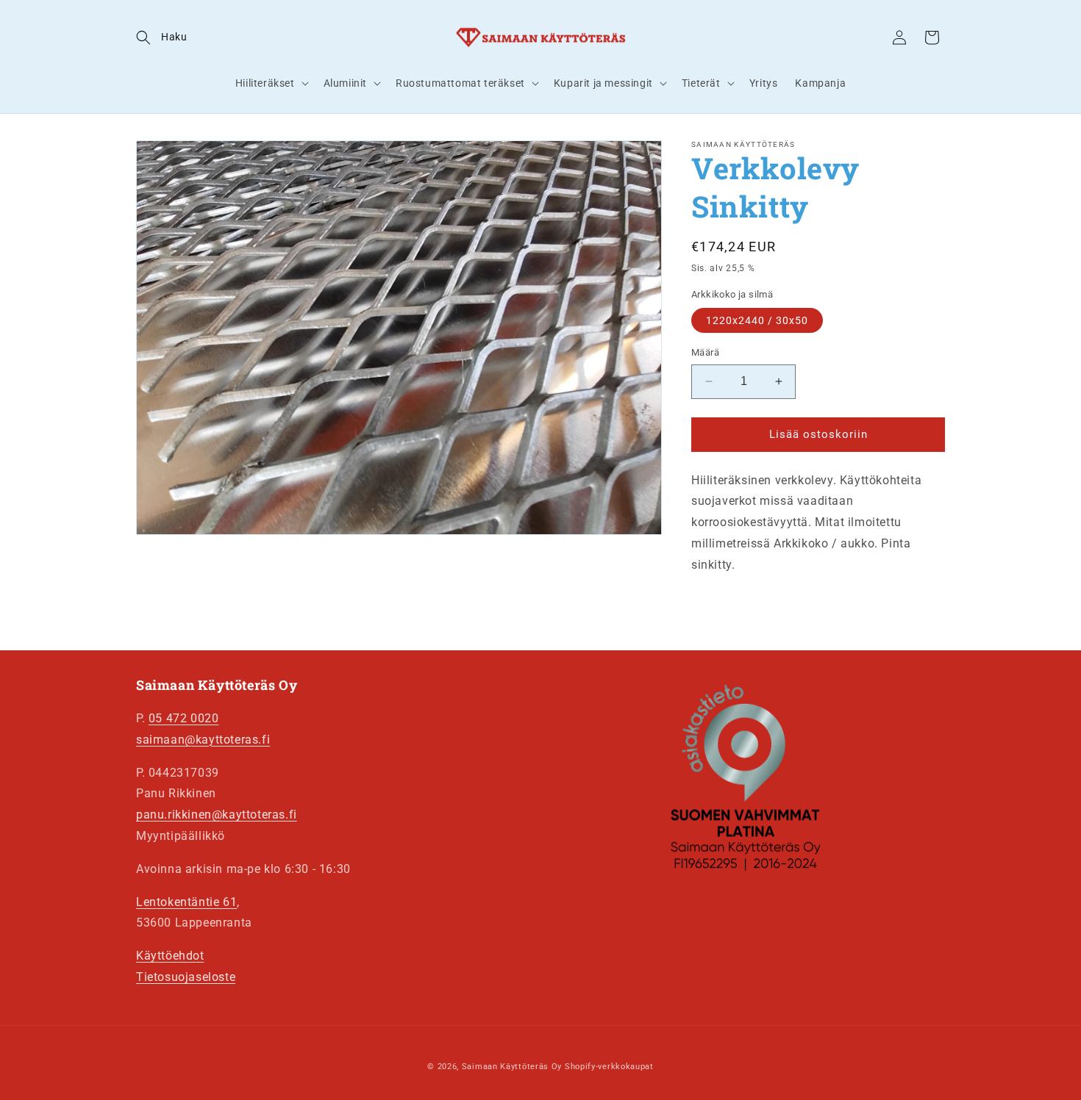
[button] (161, 37)
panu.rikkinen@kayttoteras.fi (216, 815)
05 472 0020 (184, 718)
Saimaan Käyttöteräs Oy (512, 1066)
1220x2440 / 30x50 (757, 320)
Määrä (705, 352)
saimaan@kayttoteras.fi (203, 740)
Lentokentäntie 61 (186, 902)
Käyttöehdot (170, 956)
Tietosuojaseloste (185, 977)
